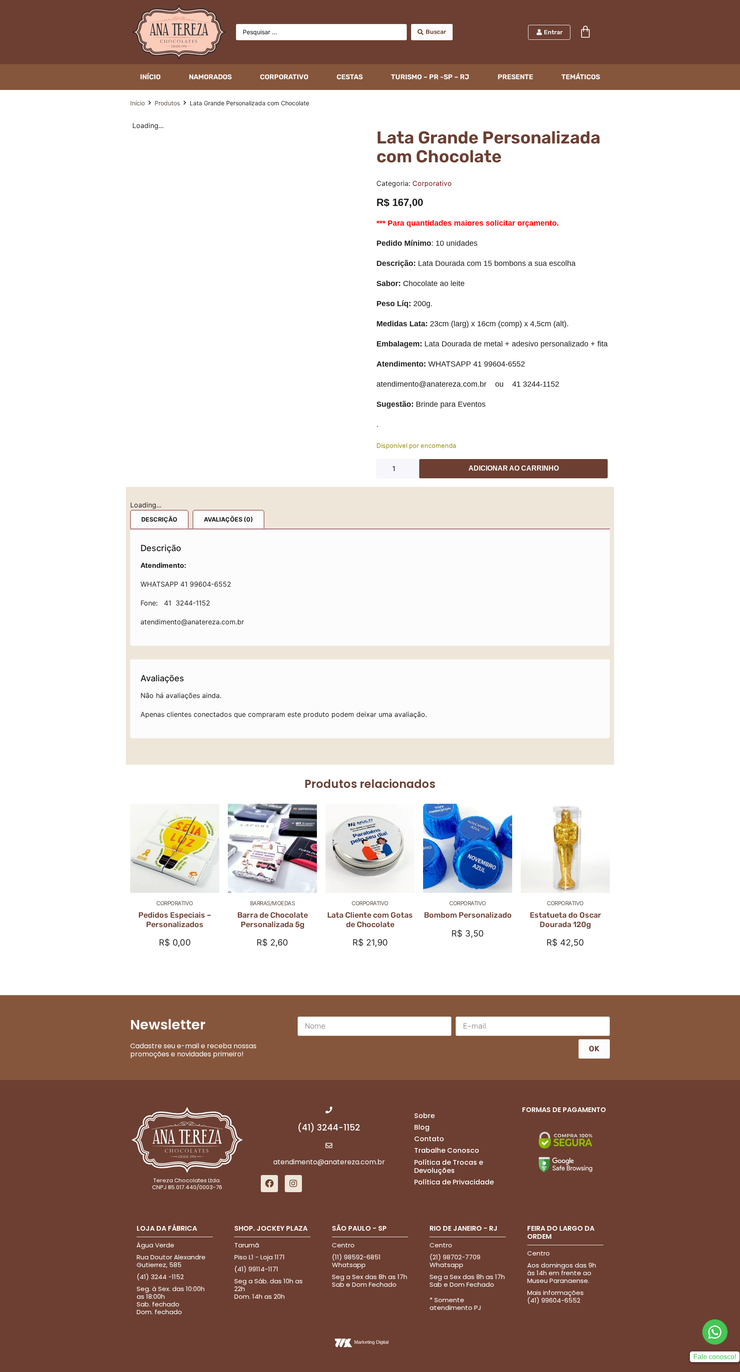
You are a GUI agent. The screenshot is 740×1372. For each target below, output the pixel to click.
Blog (422, 1127)
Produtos (167, 103)
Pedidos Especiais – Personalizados (174, 919)
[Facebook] (269, 1183)
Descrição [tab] (159, 519)
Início (137, 103)
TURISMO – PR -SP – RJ (430, 77)
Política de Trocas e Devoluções (448, 1166)
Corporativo (284, 77)
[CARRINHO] (585, 32)
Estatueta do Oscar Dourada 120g (565, 919)
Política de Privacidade (454, 1182)
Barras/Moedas (272, 903)
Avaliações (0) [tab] (228, 519)
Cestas (350, 77)
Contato (429, 1139)
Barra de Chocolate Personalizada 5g (272, 919)
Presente (515, 77)
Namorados (210, 77)
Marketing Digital (371, 1342)
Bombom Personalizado (468, 915)
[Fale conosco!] (715, 1332)
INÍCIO (150, 77)
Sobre (424, 1116)
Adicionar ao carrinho (513, 468)
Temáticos (580, 77)
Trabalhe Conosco (446, 1150)
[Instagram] (293, 1183)
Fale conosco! (714, 1356)
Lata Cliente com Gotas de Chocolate (370, 919)
